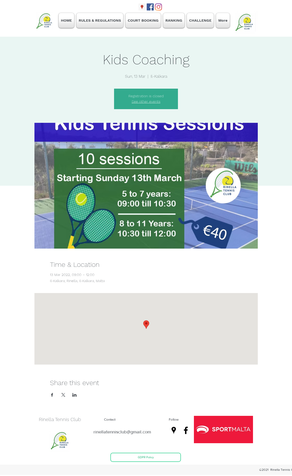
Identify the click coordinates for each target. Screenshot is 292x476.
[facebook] (150, 6)
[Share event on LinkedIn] (74, 395)
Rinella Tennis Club (60, 419)
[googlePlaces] (142, 6)
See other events (146, 101)
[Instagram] (158, 6)
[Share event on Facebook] (52, 395)
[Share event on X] (63, 395)
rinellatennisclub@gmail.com (122, 431)
